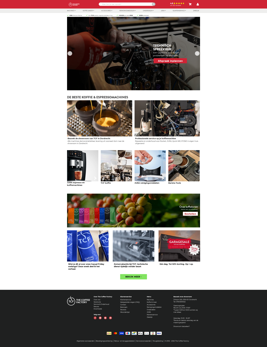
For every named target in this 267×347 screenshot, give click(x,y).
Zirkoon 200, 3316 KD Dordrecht (185, 300)
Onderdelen (148, 11)
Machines (71, 11)
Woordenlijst (125, 312)
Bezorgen (123, 307)
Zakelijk (196, 11)
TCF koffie (106, 183)
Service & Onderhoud (101, 305)
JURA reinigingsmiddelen (147, 183)
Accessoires (106, 11)
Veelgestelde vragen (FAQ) (130, 302)
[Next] (197, 53)
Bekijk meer (133, 277)
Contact (123, 305)
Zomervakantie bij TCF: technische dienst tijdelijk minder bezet (131, 265)
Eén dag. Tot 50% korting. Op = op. (176, 264)
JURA (163, 11)
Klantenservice (179, 11)
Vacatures (97, 302)
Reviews (123, 310)
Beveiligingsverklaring (104, 341)
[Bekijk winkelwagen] (190, 4)
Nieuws (96, 307)
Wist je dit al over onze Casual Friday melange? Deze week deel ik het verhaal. (86, 266)
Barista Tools (174, 183)
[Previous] (70, 53)
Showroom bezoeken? (181, 327)
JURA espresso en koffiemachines (76, 184)
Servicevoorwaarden (143, 341)
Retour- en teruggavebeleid (124, 341)
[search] (127, 4)
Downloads (98, 309)
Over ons (97, 300)
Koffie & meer (88, 11)
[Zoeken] (153, 4)
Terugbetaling (158, 341)
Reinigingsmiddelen (127, 11)
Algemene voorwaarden (85, 341)
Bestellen (190, 214)
